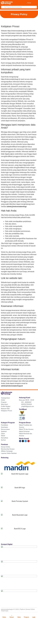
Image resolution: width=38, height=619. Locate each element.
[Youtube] (28, 441)
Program (26, 617)
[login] (34, 614)
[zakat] (19, 614)
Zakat (19, 617)
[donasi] (12, 614)
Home (4, 617)
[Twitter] (26, 441)
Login (33, 617)
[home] (4, 614)
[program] (26, 614)
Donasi (12, 617)
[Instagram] (23, 441)
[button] (35, 3)
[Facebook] (20, 441)
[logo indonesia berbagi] (7, 3)
